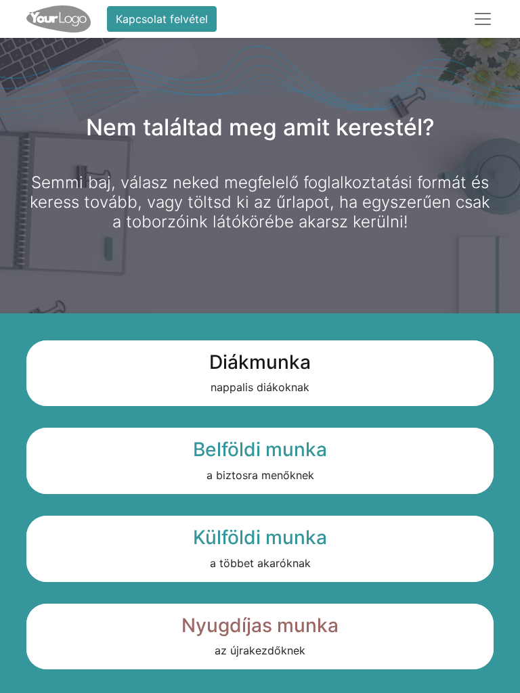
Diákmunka (260, 362)
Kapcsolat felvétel (162, 19)
